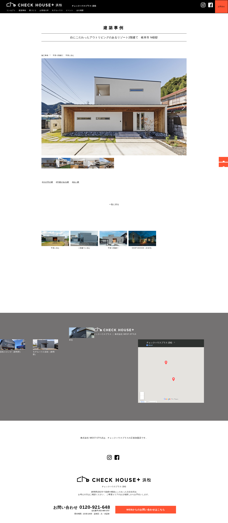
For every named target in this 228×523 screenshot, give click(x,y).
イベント (69, 10)
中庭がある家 (63, 182)
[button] (183, 107)
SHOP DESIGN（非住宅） (142, 248)
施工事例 (44, 55)
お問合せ (223, 4)
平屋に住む (70, 55)
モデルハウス (57, 10)
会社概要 (80, 10)
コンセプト (11, 10)
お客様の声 (44, 10)
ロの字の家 (48, 182)
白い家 (76, 182)
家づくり (32, 10)
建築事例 (22, 10)
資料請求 (224, 164)
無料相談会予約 (224, 159)
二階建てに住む (84, 248)
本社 (79, 340)
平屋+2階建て (58, 55)
